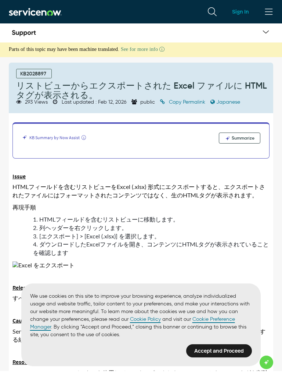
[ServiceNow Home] (35, 11)
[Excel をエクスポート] (43, 265)
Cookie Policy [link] (145, 319)
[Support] (24, 33)
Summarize (242, 138)
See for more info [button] (140, 49)
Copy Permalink (187, 102)
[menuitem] (212, 11)
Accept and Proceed (219, 351)
